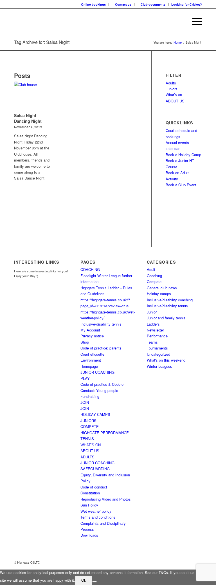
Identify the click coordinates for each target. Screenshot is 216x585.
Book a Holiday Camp (183, 154)
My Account (90, 330)
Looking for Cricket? (186, 4)
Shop (84, 342)
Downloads (89, 535)
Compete (154, 281)
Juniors (171, 88)
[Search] (181, 21)
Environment (90, 360)
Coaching (154, 275)
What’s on (174, 94)
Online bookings (93, 4)
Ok (83, 580)
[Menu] (194, 21)
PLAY (85, 378)
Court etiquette (92, 354)
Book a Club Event (181, 184)
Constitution (90, 493)
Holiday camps (159, 293)
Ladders (153, 324)
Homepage (89, 366)
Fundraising (89, 396)
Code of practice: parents (101, 348)
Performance (157, 336)
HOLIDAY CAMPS (95, 414)
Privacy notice (92, 336)
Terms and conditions (97, 517)
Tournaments (157, 348)
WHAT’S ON (90, 444)
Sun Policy (89, 505)
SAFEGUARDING (95, 468)
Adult (151, 269)
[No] (94, 581)
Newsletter (155, 330)
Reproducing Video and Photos (105, 499)
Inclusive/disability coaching (170, 299)
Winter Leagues (159, 366)
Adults (171, 83)
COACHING (90, 269)
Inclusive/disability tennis (101, 324)
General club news (162, 287)
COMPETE (89, 426)
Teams (152, 342)
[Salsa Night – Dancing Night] (32, 96)
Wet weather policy (95, 511)
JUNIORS (88, 420)
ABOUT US (175, 101)
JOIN (84, 402)
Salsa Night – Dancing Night (28, 118)
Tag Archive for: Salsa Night (41, 42)
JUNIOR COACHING (97, 372)
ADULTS (87, 457)
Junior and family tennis (166, 317)
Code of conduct (93, 487)
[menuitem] (93, 4)
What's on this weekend (166, 360)
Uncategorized (158, 354)
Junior (152, 312)
